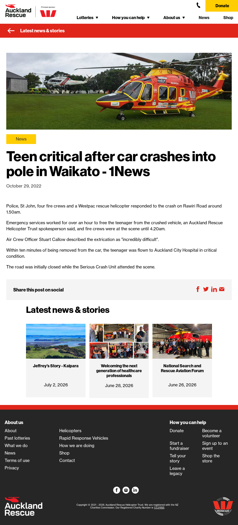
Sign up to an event (215, 446)
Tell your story (178, 458)
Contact (67, 460)
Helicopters (70, 430)
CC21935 (159, 507)
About (11, 430)
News (204, 17)
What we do (16, 445)
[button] (87, 18)
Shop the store (211, 458)
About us (14, 422)
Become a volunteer (211, 433)
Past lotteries (17, 438)
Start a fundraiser (179, 446)
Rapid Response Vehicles (83, 438)
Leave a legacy (177, 471)
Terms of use (17, 460)
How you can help (188, 422)
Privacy (12, 468)
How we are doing (76, 445)
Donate (222, 5)
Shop (228, 17)
